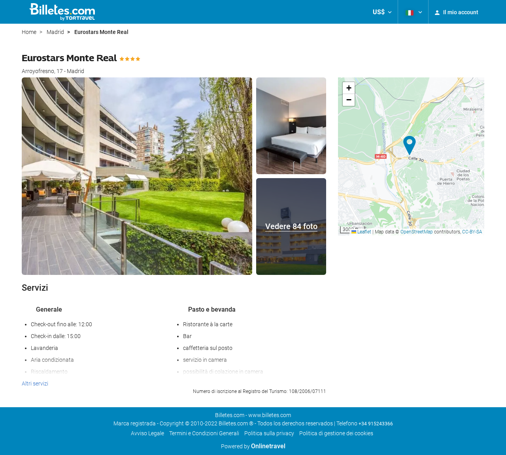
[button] (382, 12)
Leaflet (363, 232)
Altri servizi (35, 383)
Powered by (253, 446)
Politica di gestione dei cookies (336, 433)
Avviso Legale (147, 433)
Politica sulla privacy (269, 433)
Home (29, 32)
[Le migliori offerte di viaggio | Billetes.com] (63, 12)
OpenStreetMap (416, 232)
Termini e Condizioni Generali (204, 433)
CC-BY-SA (472, 232)
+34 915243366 (376, 424)
